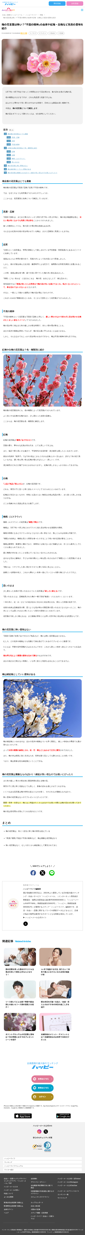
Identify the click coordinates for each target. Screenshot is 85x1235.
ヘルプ (6, 1213)
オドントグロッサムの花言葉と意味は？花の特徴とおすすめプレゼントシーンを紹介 (20, 1037)
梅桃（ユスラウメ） (17, 158)
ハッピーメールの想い (11, 1190)
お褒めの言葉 (35, 1209)
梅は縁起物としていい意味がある (18, 169)
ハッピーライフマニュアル (13, 1166)
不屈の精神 (13, 144)
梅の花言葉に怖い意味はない (16, 165)
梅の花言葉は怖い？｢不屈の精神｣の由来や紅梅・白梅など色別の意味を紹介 (29, 18)
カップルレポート (37, 1202)
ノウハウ (33, 33)
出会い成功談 (35, 1206)
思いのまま (13, 162)
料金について (8, 1193)
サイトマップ (62, 1198)
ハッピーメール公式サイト (36, 917)
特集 (41, 15)
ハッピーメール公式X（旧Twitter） (70, 1179)
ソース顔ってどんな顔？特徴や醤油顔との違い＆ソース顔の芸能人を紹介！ (20, 1004)
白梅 (11, 155)
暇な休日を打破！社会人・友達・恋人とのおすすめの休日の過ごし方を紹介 (55, 1004)
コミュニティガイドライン (40, 1197)
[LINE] (52, 873)
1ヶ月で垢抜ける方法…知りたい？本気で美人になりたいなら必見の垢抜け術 (55, 972)
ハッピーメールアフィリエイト (68, 1191)
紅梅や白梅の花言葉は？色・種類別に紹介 (21, 148)
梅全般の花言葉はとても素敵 (16, 134)
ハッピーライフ (31, 15)
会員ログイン (8, 1209)
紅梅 (11, 151)
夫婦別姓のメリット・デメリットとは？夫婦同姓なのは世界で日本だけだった (55, 1037)
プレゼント (43, 33)
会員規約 (34, 1179)
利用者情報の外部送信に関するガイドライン (42, 1192)
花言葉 (61, 33)
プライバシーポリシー (38, 1182)
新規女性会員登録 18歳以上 (13, 1202)
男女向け (53, 33)
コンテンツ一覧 (63, 1194)
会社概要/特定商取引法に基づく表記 (42, 1187)
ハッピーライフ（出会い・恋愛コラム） (42, 1217)
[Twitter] (42, 873)
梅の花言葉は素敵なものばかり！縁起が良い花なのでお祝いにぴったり (31, 173)
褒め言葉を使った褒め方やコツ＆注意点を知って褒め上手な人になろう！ (20, 972)
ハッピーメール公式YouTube (67, 1185)
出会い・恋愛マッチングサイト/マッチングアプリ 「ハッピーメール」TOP (15, 1181)
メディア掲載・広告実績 (39, 1213)
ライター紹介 (9, 1170)
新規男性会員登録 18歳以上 (13, 1206)
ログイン (42, 1096)
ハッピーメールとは (11, 1187)
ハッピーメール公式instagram (68, 1182)
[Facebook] (33, 873)
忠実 (11, 141)
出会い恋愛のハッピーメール (12, 15)
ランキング (8, 1162)
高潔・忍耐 (13, 137)
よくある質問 (8, 1197)
